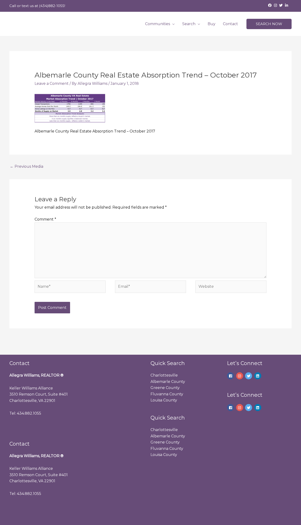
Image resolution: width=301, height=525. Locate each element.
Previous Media (26, 166)
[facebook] (270, 5)
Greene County (165, 387)
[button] (269, 24)
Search (188, 24)
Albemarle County (167, 381)
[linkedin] (258, 375)
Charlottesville (164, 375)
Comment (45, 219)
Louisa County (163, 400)
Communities (157, 24)
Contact (230, 24)
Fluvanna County (166, 394)
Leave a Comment (52, 83)
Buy (211, 24)
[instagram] (276, 5)
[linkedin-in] (287, 5)
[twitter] (281, 5)
